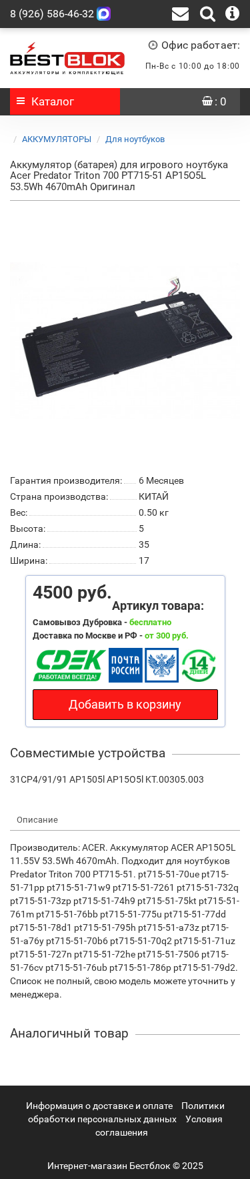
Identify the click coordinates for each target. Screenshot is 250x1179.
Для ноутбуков (135, 139)
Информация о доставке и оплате (99, 1105)
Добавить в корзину (125, 704)
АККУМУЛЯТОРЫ (56, 139)
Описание (37, 820)
